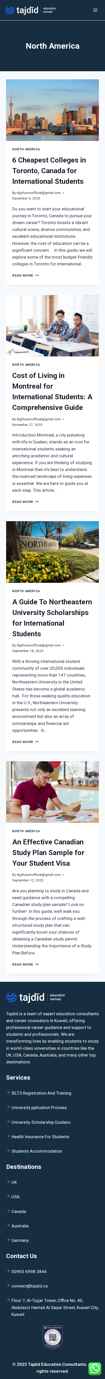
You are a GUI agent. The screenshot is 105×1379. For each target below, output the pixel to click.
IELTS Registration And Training (41, 1093)
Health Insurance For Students (40, 1136)
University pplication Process (39, 1107)
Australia (20, 1225)
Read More (25, 275)
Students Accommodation (36, 1151)
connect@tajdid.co (29, 1286)
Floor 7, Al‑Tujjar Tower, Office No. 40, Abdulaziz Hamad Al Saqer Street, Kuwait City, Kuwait (55, 1307)
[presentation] (52, 110)
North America (26, 149)
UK (14, 1182)
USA (15, 1196)
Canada (18, 1211)
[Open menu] (95, 10)
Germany (20, 1240)
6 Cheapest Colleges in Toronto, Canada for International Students (49, 171)
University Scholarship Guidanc (41, 1122)
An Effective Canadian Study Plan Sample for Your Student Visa (48, 852)
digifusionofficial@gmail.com (39, 193)
